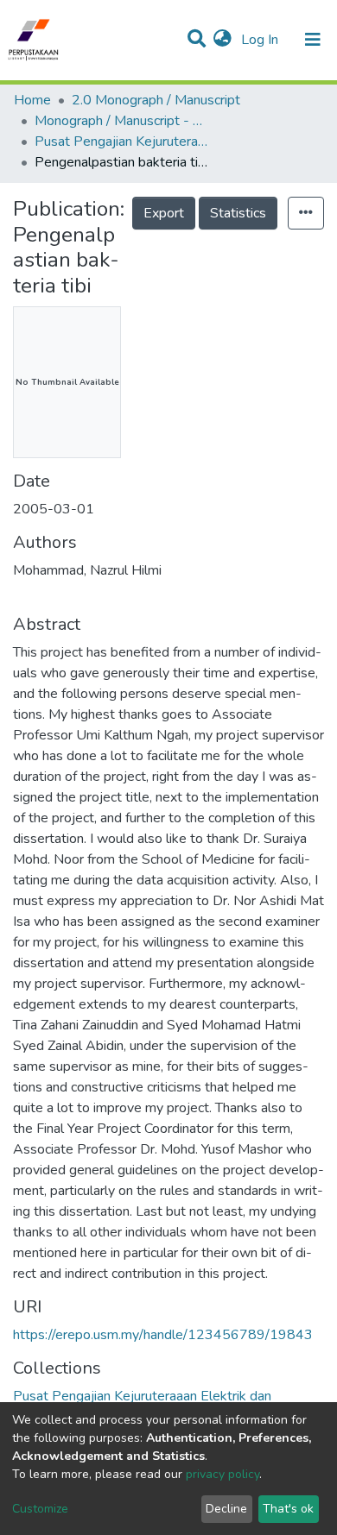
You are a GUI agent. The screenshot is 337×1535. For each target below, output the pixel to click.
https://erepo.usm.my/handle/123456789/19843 (163, 1334)
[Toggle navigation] (313, 39)
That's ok (288, 1508)
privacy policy (222, 1474)
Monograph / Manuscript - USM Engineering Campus (121, 120)
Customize (40, 1508)
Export (163, 213)
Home (32, 100)
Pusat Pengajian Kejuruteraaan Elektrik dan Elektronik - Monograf (121, 141)
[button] (222, 39)
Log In (261, 39)
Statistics (238, 213)
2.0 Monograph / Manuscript (156, 100)
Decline (226, 1508)
